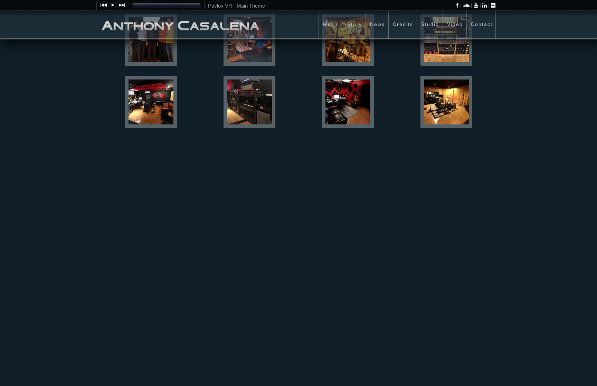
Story (354, 24)
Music (331, 24)
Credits (403, 24)
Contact (482, 24)
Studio (430, 24)
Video (455, 24)
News (377, 24)
